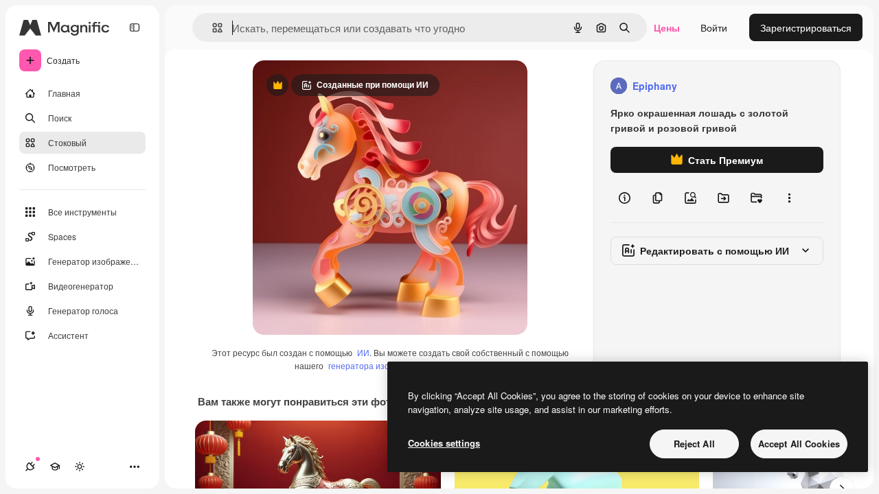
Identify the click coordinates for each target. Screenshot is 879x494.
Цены (667, 27)
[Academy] (55, 467)
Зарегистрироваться (806, 27)
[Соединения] (30, 467)
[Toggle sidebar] (135, 27)
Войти (713, 27)
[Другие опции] (789, 197)
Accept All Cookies (799, 443)
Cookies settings (444, 442)
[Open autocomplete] (212, 28)
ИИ (363, 352)
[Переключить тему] (80, 467)
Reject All (694, 443)
